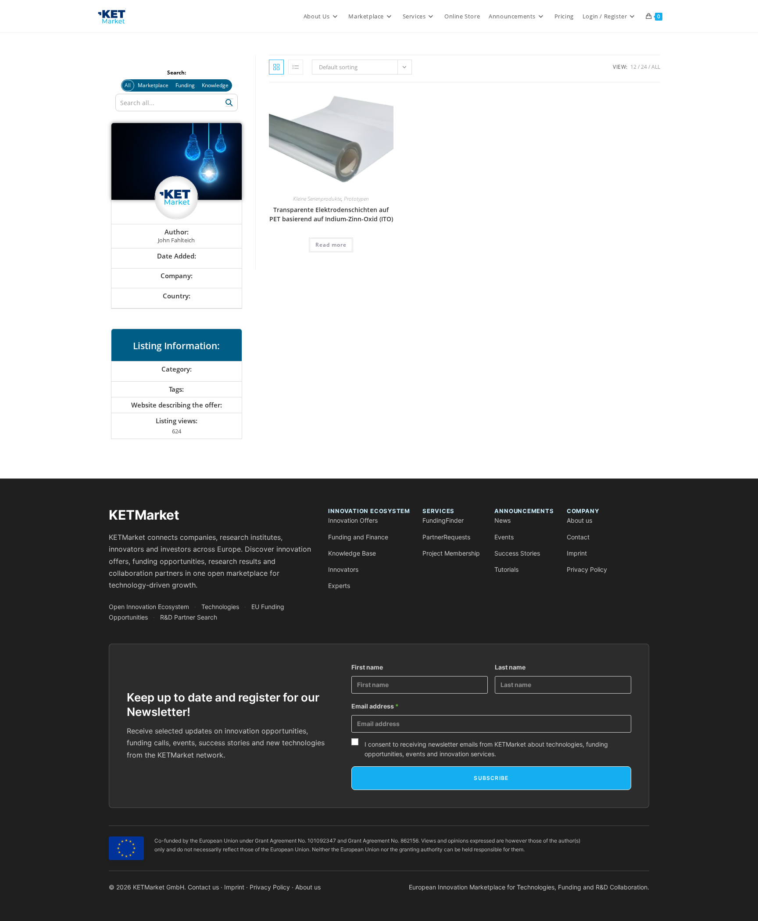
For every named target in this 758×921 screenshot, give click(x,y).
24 (644, 67)
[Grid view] (276, 67)
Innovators (343, 569)
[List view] (295, 67)
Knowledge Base (352, 553)
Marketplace (153, 85)
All (655, 67)
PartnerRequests (446, 537)
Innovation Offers (353, 520)
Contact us (203, 887)
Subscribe (491, 778)
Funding (185, 85)
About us (579, 520)
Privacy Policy (587, 569)
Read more (331, 244)
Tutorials (506, 569)
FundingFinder (443, 520)
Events (504, 537)
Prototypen (356, 198)
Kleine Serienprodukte (317, 198)
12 (633, 67)
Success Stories (517, 553)
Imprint (577, 553)
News (502, 520)
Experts (339, 585)
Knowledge (215, 85)
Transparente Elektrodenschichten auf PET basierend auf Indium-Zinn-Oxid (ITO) (331, 214)
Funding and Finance (358, 537)
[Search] (229, 102)
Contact (578, 537)
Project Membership (451, 553)
